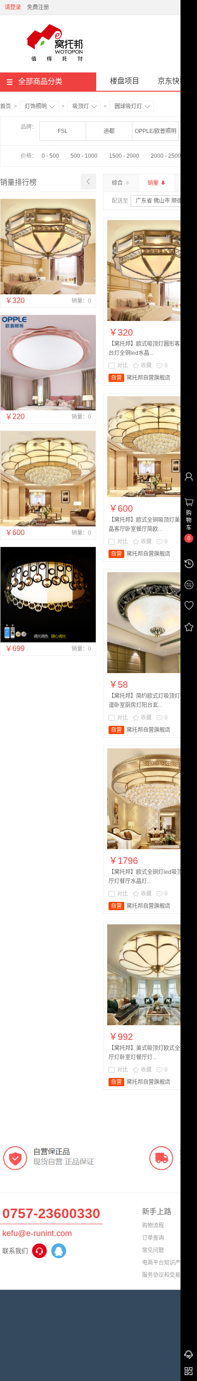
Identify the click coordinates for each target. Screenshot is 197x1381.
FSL (63, 131)
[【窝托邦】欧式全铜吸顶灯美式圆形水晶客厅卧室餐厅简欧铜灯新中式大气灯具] (48, 524)
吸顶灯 (80, 106)
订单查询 (153, 1238)
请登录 (13, 7)
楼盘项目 (124, 81)
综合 (118, 183)
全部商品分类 (40, 81)
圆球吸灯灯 (128, 106)
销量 (154, 183)
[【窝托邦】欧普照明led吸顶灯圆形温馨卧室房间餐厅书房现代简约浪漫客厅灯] (48, 640)
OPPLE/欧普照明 (155, 131)
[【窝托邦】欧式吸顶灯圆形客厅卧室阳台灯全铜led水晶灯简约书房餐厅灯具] (48, 292)
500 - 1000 (84, 156)
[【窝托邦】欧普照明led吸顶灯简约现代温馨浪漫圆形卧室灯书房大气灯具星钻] (48, 408)
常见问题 (153, 1250)
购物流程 (153, 1225)
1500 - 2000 (124, 156)
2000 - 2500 (166, 156)
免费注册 (38, 7)
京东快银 (172, 81)
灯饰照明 (36, 106)
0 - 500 (50, 156)
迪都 (109, 131)
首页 (5, 106)
